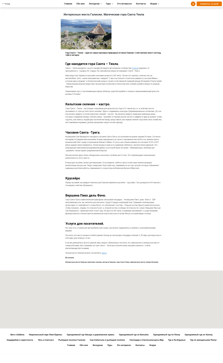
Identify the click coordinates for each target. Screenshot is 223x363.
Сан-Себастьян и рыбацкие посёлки (107, 339)
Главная (68, 3)
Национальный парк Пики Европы (45, 334)
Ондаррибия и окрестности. (20, 339)
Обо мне (80, 3)
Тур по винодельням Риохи (203, 339)
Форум (153, 3)
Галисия (135, 68)
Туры (108, 3)
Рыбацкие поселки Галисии (71, 339)
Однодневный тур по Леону (166, 334)
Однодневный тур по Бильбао (134, 334)
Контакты (141, 3)
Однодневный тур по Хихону (199, 334)
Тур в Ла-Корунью (176, 339)
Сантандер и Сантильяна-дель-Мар (147, 339)
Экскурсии (94, 3)
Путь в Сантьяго (46, 339)
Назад (7, 3)
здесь (104, 253)
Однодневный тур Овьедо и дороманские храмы (90, 334)
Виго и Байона (17, 334)
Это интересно (124, 3)
